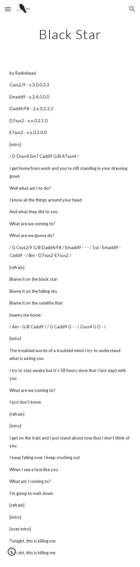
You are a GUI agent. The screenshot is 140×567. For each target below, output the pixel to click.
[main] (70, 34)
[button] (8, 9)
